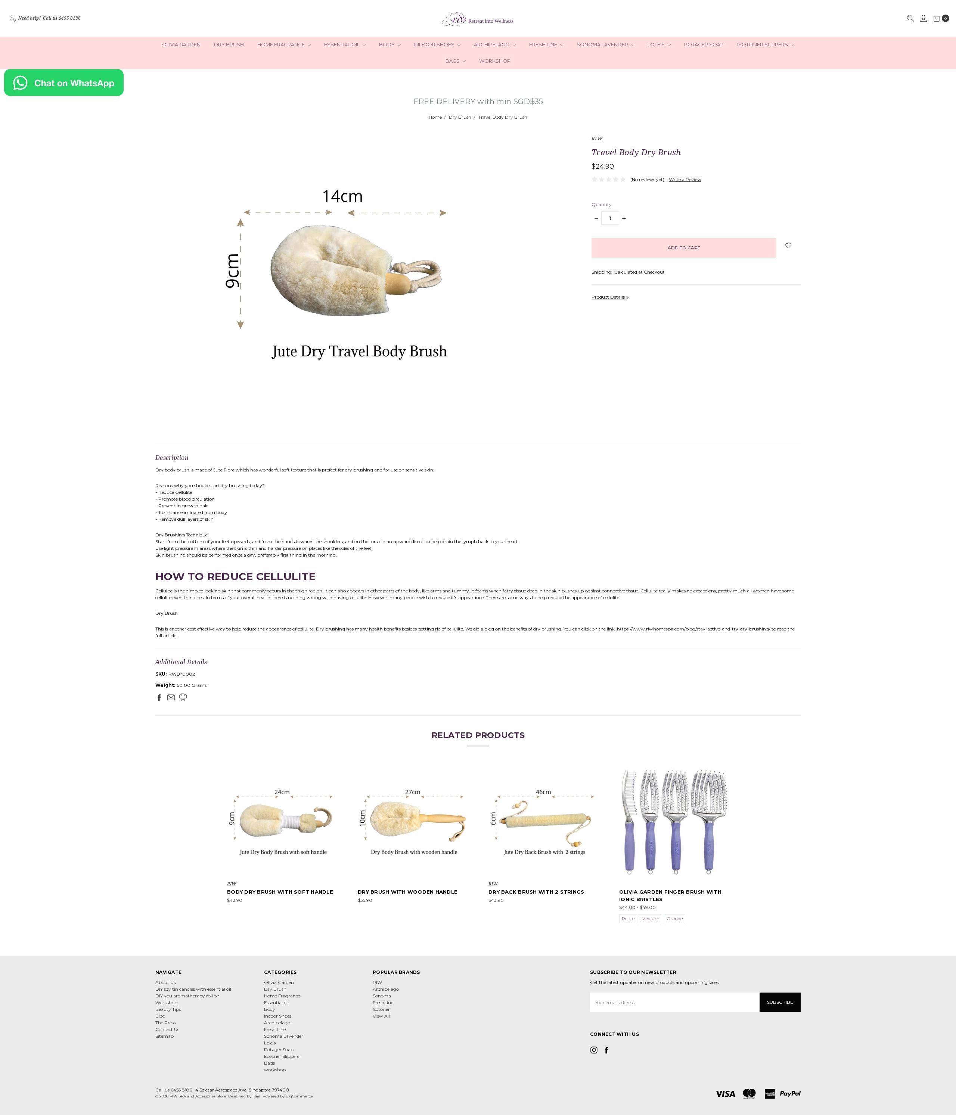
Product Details (609, 297)
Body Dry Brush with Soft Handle (280, 892)
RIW (377, 982)
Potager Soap (704, 44)
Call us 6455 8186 (173, 1090)
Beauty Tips (168, 1009)
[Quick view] (331, 772)
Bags (453, 61)
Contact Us (167, 1029)
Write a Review (685, 179)
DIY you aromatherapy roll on (187, 996)
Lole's (657, 44)
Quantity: (602, 204)
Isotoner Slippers (763, 44)
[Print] (183, 697)
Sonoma (382, 996)
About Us (165, 982)
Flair (256, 1096)
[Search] (910, 18)
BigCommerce (299, 1096)
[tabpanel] (282, 845)
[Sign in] (923, 18)
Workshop (166, 1002)
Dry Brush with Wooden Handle (407, 892)
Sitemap (164, 1036)
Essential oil (342, 44)
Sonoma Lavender (603, 44)
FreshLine (383, 1002)
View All (381, 1016)
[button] (478, 82)
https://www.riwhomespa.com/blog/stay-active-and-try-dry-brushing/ (693, 629)
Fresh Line (543, 44)
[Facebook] (159, 697)
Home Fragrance (281, 44)
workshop (494, 61)
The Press (165, 1022)
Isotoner (381, 1009)
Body (387, 44)
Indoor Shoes (435, 44)
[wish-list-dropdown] (788, 245)
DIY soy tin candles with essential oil (193, 989)
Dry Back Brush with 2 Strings (536, 892)
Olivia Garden (181, 44)
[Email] (171, 697)
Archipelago (492, 44)
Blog (160, 1016)
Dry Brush (229, 44)
